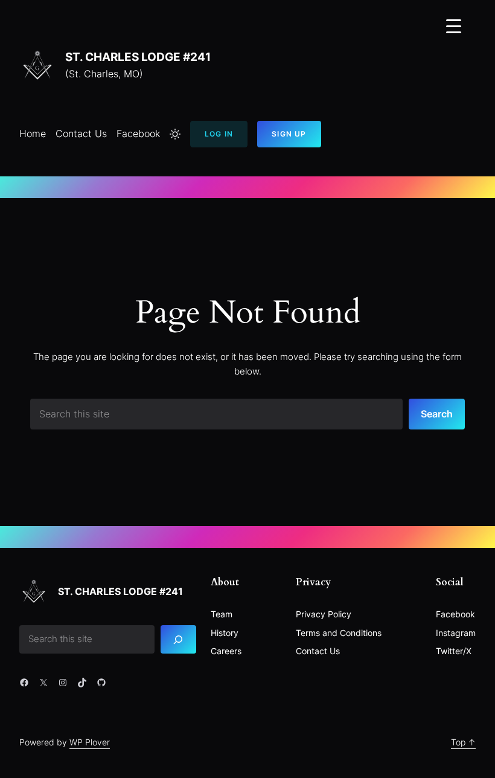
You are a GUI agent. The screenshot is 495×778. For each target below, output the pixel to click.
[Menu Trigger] (453, 25)
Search (437, 414)
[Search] (178, 639)
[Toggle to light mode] (175, 134)
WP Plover (89, 742)
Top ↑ (463, 742)
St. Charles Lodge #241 (138, 57)
